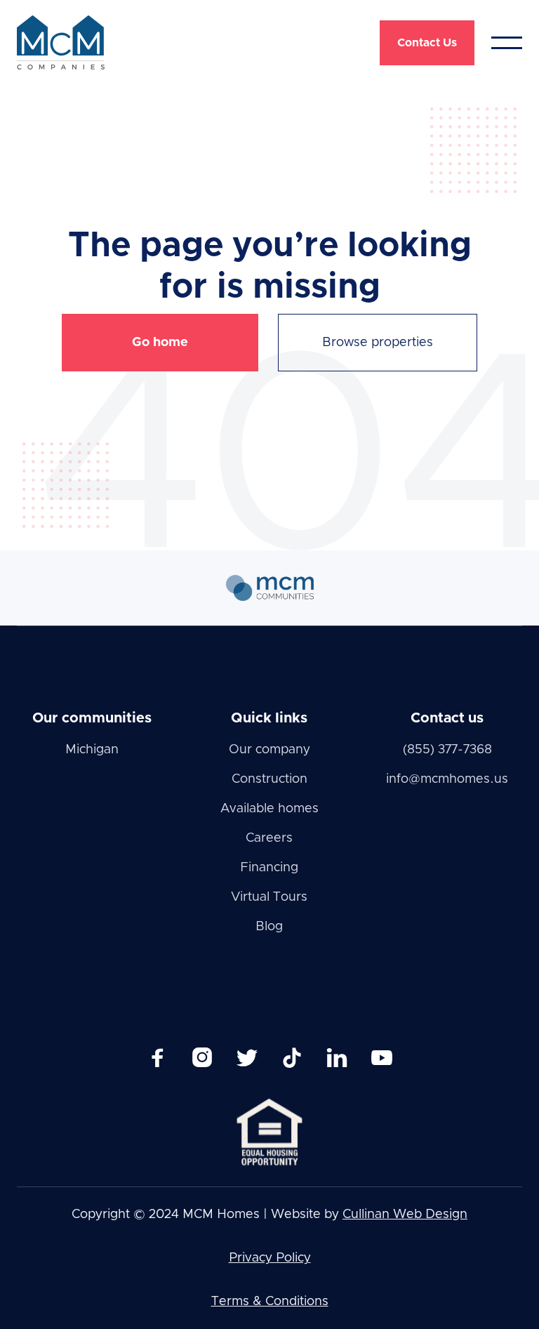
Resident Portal (458, 99)
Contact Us (427, 42)
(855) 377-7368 (447, 749)
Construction (269, 779)
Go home (160, 342)
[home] (61, 42)
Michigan (92, 749)
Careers (269, 838)
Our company (269, 749)
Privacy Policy (270, 1258)
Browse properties (377, 342)
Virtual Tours (269, 897)
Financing (269, 867)
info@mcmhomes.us (447, 779)
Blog (269, 926)
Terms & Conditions (269, 1301)
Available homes (269, 808)
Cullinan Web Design (404, 1214)
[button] (506, 43)
